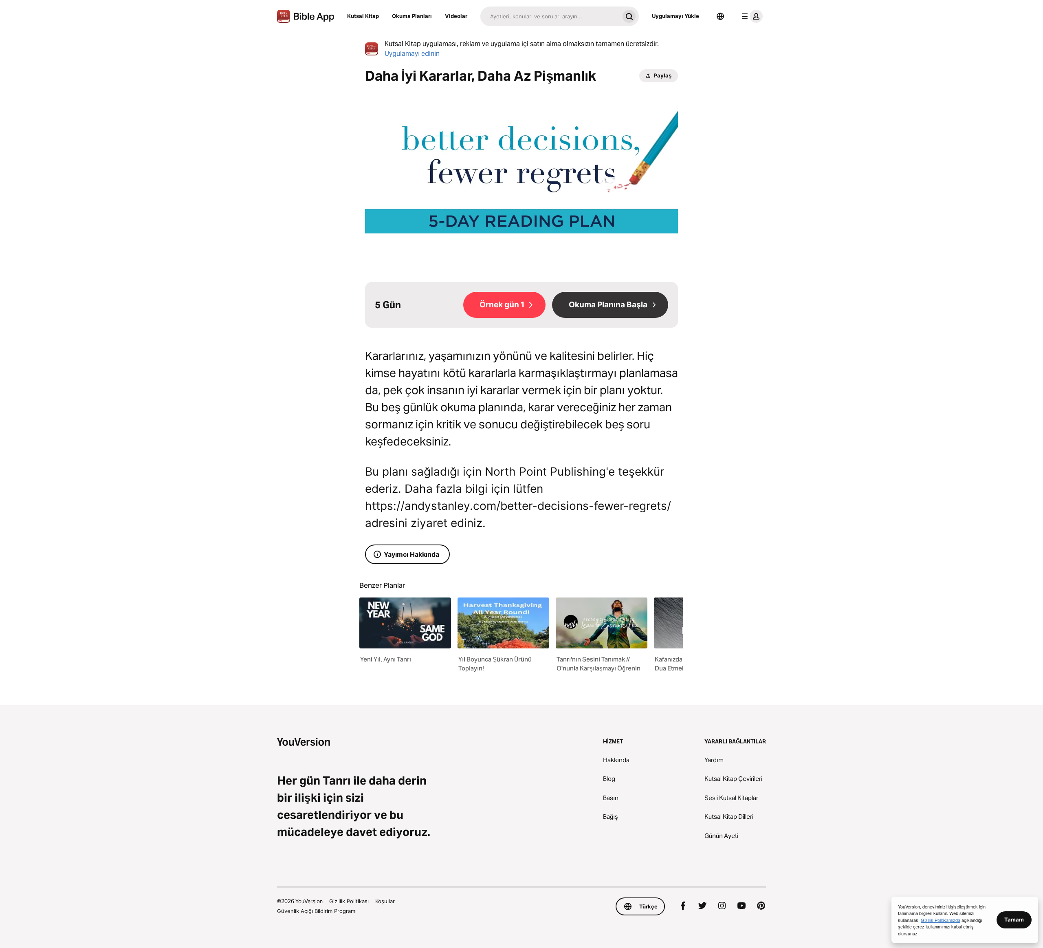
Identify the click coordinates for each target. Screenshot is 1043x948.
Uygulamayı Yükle (675, 16)
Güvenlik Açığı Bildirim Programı (316, 911)
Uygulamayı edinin (412, 53)
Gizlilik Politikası (349, 901)
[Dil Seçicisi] (720, 16)
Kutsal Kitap (363, 16)
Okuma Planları (412, 16)
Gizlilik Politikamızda (940, 920)
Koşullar (385, 901)
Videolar (456, 16)
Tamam (1014, 919)
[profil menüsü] (750, 16)
